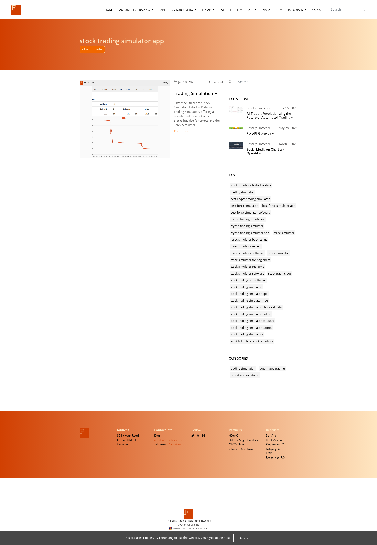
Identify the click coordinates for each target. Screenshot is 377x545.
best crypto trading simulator (250, 199)
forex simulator (284, 233)
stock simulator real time (247, 266)
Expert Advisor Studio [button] (176, 10)
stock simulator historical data (251, 185)
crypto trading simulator (247, 226)
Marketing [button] (271, 10)
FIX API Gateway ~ (260, 133)
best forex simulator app (278, 206)
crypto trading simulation (248, 219)
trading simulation (243, 368)
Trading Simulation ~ (195, 93)
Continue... (181, 131)
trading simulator (242, 192)
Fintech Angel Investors (243, 440)
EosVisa (271, 435)
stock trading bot (279, 273)
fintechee (175, 444)
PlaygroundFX (275, 444)
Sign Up (317, 10)
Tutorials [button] (296, 10)
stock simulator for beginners (250, 260)
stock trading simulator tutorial (251, 328)
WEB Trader (94, 49)
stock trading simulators (247, 334)
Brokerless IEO (275, 458)
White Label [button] (230, 10)
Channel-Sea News (241, 449)
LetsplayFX (273, 449)
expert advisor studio (245, 375)
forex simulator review (246, 246)
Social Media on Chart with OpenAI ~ (266, 151)
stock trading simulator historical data (256, 307)
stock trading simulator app (249, 294)
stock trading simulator (246, 287)
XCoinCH (234, 435)
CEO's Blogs (236, 444)
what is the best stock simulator (252, 341)
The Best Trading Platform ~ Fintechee (189, 520)
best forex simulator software (250, 212)
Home (109, 10)
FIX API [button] (207, 10)
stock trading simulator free (249, 300)
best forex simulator (244, 206)
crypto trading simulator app (250, 233)
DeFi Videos (274, 440)
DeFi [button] (251, 10)
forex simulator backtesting (249, 239)
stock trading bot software (248, 280)
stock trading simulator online (251, 314)
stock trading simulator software (252, 321)
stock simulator (278, 253)
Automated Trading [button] (135, 10)
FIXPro (270, 453)
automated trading (272, 368)
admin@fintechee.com (168, 440)
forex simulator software (247, 253)
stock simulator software (247, 273)
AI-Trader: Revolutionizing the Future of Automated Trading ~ (270, 115)
